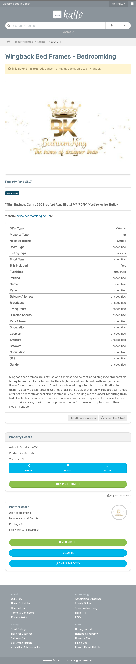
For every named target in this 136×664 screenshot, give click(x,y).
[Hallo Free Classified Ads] (68, 14)
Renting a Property (86, 633)
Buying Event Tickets (88, 647)
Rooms (41, 41)
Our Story (16, 599)
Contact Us (18, 608)
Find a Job (81, 643)
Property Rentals (23, 41)
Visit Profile (69, 542)
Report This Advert (114, 418)
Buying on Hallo (84, 629)
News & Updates (21, 603)
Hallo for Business (22, 633)
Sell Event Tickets (22, 643)
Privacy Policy (19, 617)
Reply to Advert (69, 484)
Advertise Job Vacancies (26, 647)
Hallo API (80, 612)
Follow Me (68, 552)
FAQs (78, 617)
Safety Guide (83, 603)
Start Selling (18, 629)
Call (69, 563)
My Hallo (118, 3)
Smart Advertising (86, 608)
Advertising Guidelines (88, 599)
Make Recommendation (82, 418)
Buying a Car (82, 638)
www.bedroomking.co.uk (33, 216)
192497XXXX (72, 563)
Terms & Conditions (23, 612)
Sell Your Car (18, 638)
